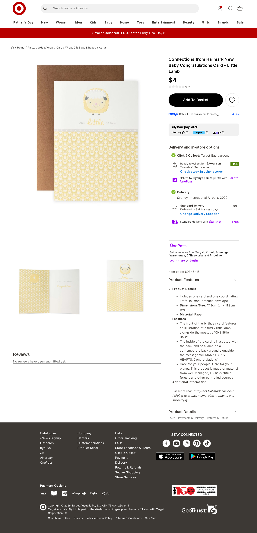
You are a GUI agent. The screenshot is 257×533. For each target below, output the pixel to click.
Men (78, 22)
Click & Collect (126, 453)
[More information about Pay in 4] (206, 132)
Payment (121, 457)
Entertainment (163, 22)
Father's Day (23, 22)
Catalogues (48, 433)
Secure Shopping (127, 472)
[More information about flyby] (217, 114)
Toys (140, 22)
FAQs (118, 443)
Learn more (177, 260)
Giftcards (47, 443)
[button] (196, 100)
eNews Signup (50, 438)
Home (124, 22)
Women (62, 22)
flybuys (45, 448)
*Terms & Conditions (128, 518)
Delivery (121, 462)
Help (118, 433)
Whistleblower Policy (99, 518)
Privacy (78, 518)
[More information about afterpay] (187, 132)
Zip (42, 453)
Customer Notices (91, 443)
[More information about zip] (222, 132)
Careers (83, 438)
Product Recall (88, 448)
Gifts (206, 22)
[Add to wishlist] (232, 100)
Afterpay (46, 457)
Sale (240, 22)
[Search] (45, 8)
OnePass (46, 462)
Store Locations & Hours (133, 448)
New (44, 22)
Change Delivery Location (200, 214)
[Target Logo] (19, 8)
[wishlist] (230, 8)
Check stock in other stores (201, 171)
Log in (194, 260)
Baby (108, 22)
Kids (93, 22)
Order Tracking (126, 438)
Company (84, 433)
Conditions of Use (59, 518)
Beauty (188, 22)
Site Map (150, 518)
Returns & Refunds (128, 467)
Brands (223, 22)
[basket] (239, 8)
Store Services (125, 477)
